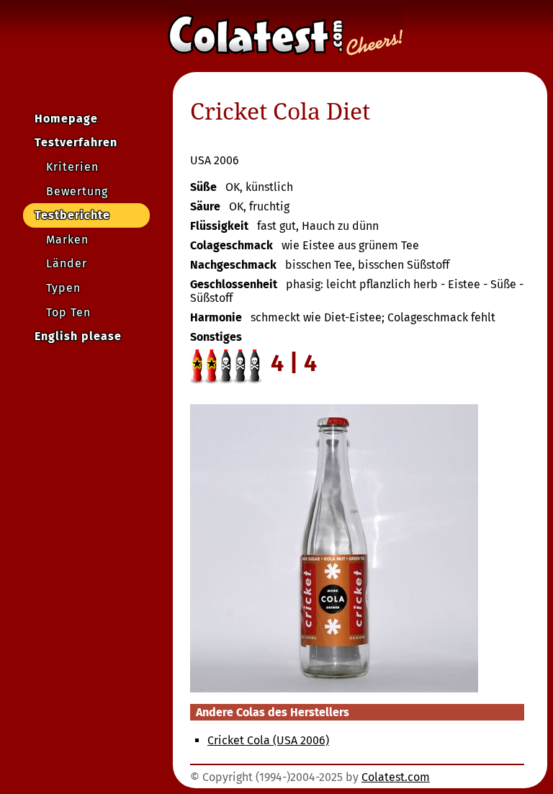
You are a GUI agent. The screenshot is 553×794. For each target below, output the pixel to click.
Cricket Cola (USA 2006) (268, 740)
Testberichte (72, 215)
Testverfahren (76, 142)
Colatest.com (395, 777)
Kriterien (72, 167)
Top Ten (68, 312)
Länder (66, 263)
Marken (67, 239)
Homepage (66, 118)
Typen (63, 288)
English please (78, 336)
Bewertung (77, 191)
